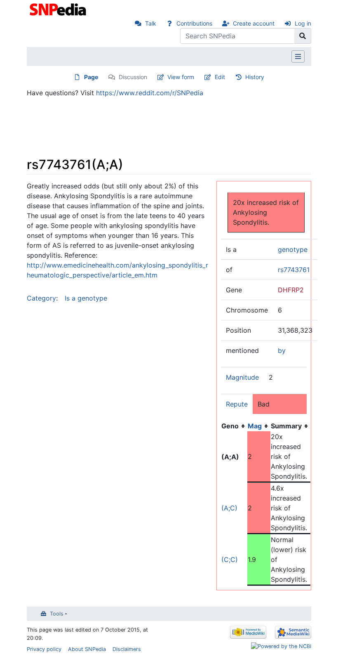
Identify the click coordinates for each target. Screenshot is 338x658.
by (282, 350)
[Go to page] (302, 36)
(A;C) (229, 508)
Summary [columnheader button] (286, 426)
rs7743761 (294, 270)
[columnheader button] (258, 426)
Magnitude (242, 377)
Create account (254, 23)
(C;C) (229, 559)
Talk (150, 23)
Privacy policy (44, 649)
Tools (56, 614)
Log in (303, 23)
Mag (255, 426)
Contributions (194, 23)
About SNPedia (87, 649)
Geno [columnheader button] (230, 426)
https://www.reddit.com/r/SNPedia (149, 93)
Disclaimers (127, 649)
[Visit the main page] (59, 9)
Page (91, 76)
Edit (220, 76)
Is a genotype (86, 298)
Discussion (133, 76)
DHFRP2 (291, 290)
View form (180, 76)
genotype (292, 249)
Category (41, 298)
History (254, 76)
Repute (237, 404)
